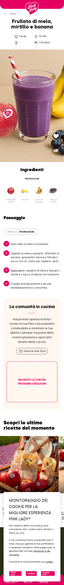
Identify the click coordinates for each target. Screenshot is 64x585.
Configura (31, 573)
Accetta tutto (46, 573)
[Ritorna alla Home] (32, 9)
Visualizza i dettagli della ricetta (29, 476)
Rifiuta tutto (13, 573)
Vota (56, 135)
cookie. (49, 561)
